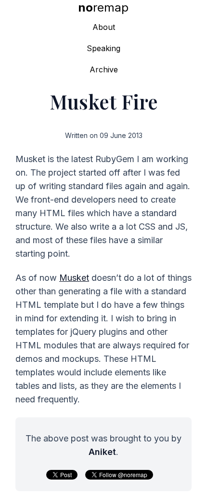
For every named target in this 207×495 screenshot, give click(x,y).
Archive (104, 69)
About (103, 27)
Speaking (103, 48)
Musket (74, 278)
